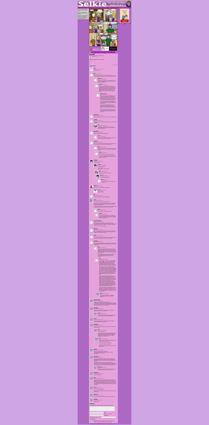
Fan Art (96, 7)
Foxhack (99, 189)
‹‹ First (93, 52)
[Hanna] (99, 180)
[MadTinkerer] (91, 358)
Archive (82, 7)
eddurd (95, 387)
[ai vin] (91, 201)
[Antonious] (91, 242)
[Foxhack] (95, 192)
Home (79, 7)
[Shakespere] (91, 116)
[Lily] (91, 74)
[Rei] (91, 196)
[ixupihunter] (91, 374)
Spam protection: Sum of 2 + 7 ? (95, 417)
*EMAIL (108, 413)
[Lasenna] (96, 85)
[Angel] (91, 236)
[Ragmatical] (95, 79)
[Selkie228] (103, 46)
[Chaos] (95, 137)
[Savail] (95, 331)
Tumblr (111, 7)
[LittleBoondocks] (97, 95)
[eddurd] (91, 389)
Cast (86, 7)
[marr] (95, 126)
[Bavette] (91, 350)
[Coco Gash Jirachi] (91, 222)
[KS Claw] (96, 214)
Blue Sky (107, 7)
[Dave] (96, 172)
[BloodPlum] (91, 132)
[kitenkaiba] (91, 325)
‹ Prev (97, 52)
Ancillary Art (91, 7)
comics (96, 56)
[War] (91, 69)
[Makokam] (91, 395)
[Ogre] (91, 379)
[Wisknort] (91, 161)
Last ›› (113, 52)
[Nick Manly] (91, 309)
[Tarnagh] (91, 121)
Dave (94, 55)
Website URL (106, 415)
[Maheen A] (91, 230)
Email (117, 7)
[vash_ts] (91, 186)
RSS (114, 7)
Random (106, 52)
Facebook (103, 7)
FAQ (99, 7)
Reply (106, 84)
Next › (110, 52)
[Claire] (96, 260)
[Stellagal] (91, 400)
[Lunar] (95, 147)
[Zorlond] (91, 142)
